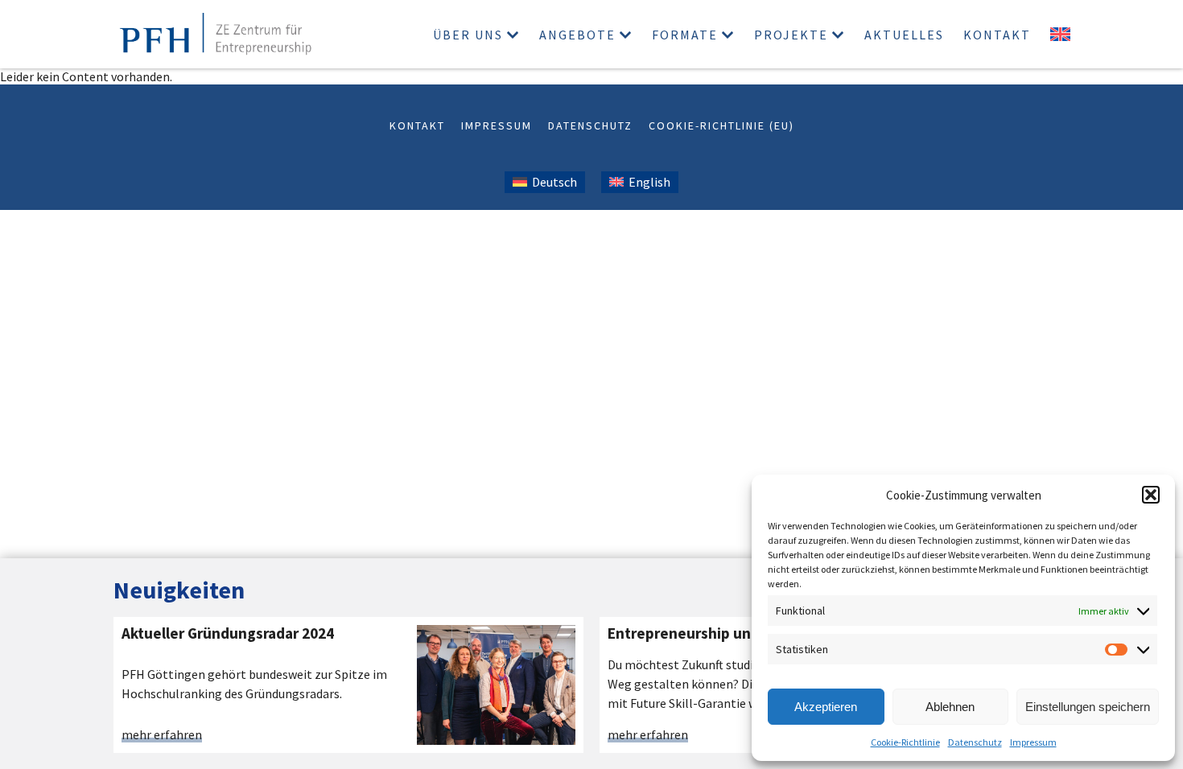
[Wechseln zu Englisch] (1060, 34)
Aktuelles (904, 35)
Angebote (577, 35)
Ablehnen (950, 706)
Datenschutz (975, 742)
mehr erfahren (162, 735)
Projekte (791, 35)
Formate (685, 35)
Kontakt (997, 35)
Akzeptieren (825, 706)
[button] (1151, 495)
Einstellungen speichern (1087, 706)
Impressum (1033, 742)
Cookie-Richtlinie (905, 742)
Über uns (468, 35)
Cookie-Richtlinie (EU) (721, 125)
